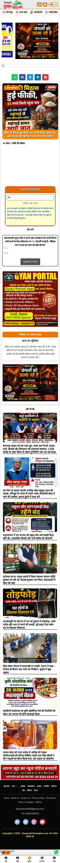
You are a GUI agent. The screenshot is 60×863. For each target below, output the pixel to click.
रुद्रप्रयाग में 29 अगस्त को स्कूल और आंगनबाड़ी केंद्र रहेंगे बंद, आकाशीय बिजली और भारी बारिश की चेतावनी (28, 536)
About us (15, 798)
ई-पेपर (36, 790)
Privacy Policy (38, 798)
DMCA (38, 802)
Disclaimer (51, 798)
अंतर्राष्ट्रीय (31, 786)
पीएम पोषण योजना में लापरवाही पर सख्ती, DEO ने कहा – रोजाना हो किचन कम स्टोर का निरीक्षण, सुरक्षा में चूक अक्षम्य (29, 669)
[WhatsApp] (39, 4)
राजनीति (46, 786)
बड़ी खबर (7, 786)
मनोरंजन (54, 786)
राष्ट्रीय (22, 786)
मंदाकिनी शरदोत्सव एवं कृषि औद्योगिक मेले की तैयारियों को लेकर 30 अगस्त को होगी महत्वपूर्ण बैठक (29, 712)
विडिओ (29, 790)
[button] (15, 77)
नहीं (6, 253)
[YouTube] (45, 4)
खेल (23, 790)
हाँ (6, 248)
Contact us (25, 798)
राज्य (13, 786)
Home (6, 798)
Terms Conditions (26, 802)
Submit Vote (30, 261)
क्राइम (39, 786)
